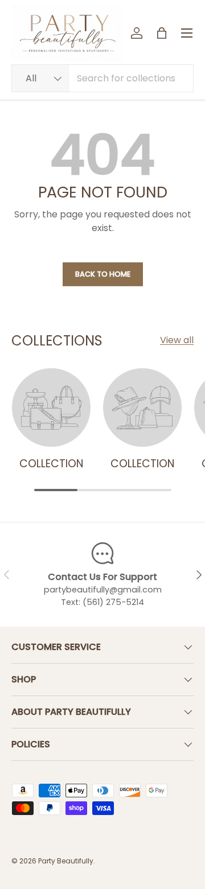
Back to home (102, 274)
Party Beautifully (65, 861)
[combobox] (102, 78)
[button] (161, 33)
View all (177, 340)
